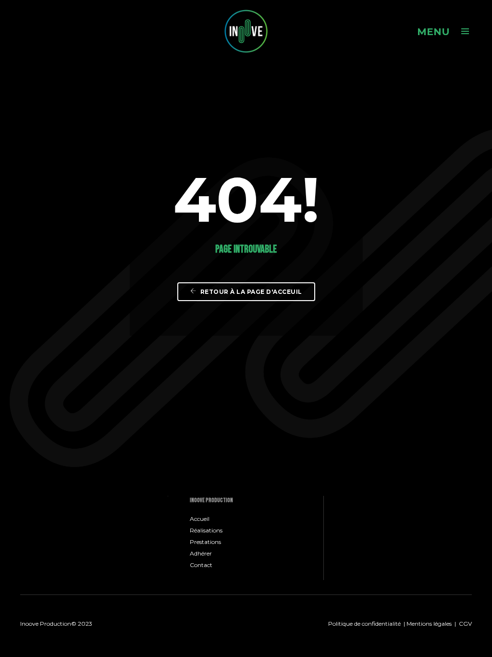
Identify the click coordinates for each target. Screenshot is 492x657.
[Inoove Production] (246, 30)
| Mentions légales (427, 623)
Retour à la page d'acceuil (250, 291)
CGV (465, 623)
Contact (201, 565)
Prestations (205, 541)
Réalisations (206, 530)
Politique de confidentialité (364, 623)
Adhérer (201, 553)
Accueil (199, 518)
